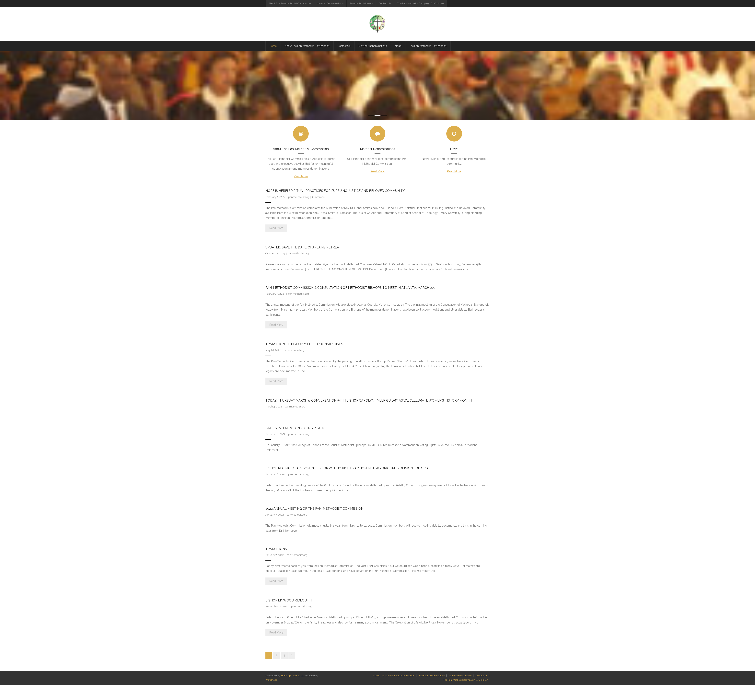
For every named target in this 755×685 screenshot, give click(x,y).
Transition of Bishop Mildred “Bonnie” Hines (304, 344)
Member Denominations (330, 3)
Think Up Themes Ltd (292, 675)
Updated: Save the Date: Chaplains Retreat (303, 247)
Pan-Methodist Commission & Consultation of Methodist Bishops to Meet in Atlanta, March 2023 (351, 288)
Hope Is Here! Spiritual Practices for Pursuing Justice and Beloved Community (335, 191)
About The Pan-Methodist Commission (290, 3)
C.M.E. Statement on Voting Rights (295, 428)
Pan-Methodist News (361, 3)
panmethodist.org (298, 197)
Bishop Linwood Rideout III (288, 600)
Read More (301, 176)
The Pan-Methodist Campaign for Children (420, 3)
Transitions (276, 549)
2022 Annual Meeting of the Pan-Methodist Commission (314, 508)
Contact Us (385, 3)
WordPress (271, 680)
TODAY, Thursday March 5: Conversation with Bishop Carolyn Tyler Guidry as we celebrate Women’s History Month (368, 400)
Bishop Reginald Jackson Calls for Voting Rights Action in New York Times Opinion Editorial (348, 468)
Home (273, 45)
